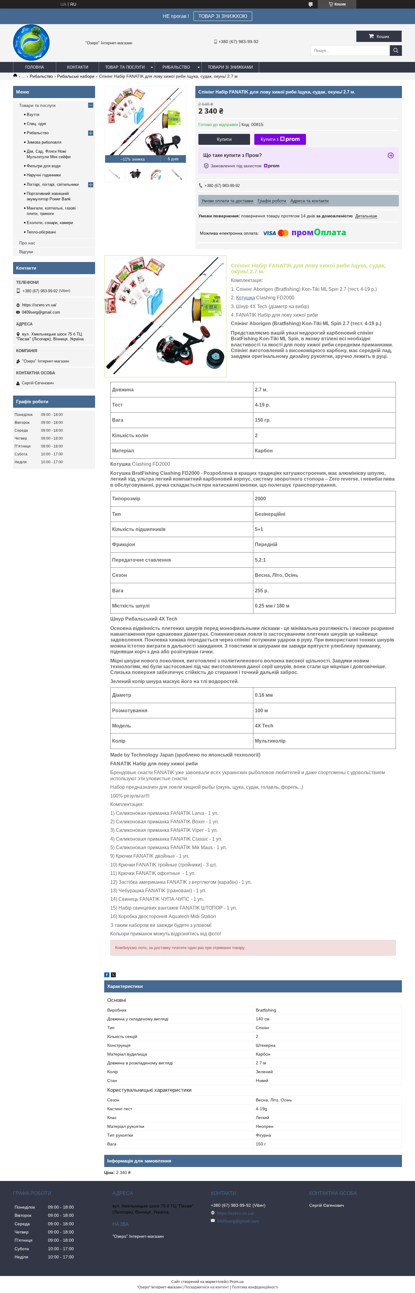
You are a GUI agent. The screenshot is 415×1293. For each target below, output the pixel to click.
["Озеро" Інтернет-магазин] (31, 59)
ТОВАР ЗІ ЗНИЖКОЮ (222, 16)
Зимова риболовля (44, 142)
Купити (224, 139)
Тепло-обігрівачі (41, 232)
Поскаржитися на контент (206, 1287)
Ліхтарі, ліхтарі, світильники (53, 184)
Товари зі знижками (230, 67)
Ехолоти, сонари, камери (50, 222)
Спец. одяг (36, 123)
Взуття (33, 114)
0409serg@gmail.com (41, 312)
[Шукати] (396, 50)
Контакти (77, 67)
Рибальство (176, 67)
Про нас (27, 242)
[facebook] (106, 975)
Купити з (270, 139)
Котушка (245, 297)
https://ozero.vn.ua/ (39, 305)
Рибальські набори (75, 76)
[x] (113, 975)
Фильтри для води (43, 166)
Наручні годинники (44, 175)
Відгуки (26, 251)
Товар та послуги (125, 67)
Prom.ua (237, 1282)
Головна (34, 67)
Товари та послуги (37, 105)
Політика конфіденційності (255, 1287)
